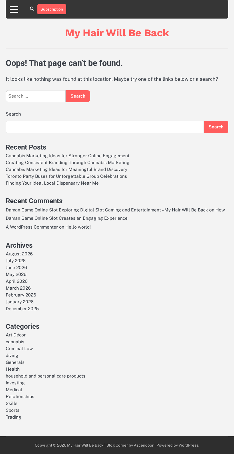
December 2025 (22, 308)
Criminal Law (19, 348)
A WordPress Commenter (32, 226)
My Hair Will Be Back (117, 33)
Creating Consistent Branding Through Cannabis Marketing (68, 162)
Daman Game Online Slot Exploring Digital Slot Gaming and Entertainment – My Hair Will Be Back (107, 209)
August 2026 (19, 253)
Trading (13, 416)
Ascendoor (144, 445)
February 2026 (21, 294)
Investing (15, 382)
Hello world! (78, 226)
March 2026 (18, 287)
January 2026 (20, 301)
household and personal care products (45, 375)
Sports (12, 410)
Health (13, 369)
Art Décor (16, 334)
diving (12, 355)
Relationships (20, 396)
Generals (15, 362)
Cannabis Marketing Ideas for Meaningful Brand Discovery (66, 169)
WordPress (188, 445)
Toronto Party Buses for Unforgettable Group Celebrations (66, 176)
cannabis (15, 341)
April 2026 (17, 281)
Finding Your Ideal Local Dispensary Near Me (52, 182)
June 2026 (16, 267)
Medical (14, 389)
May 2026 (16, 274)
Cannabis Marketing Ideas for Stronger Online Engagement (68, 155)
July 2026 (16, 260)
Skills (11, 403)
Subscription (52, 9)
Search (13, 114)
